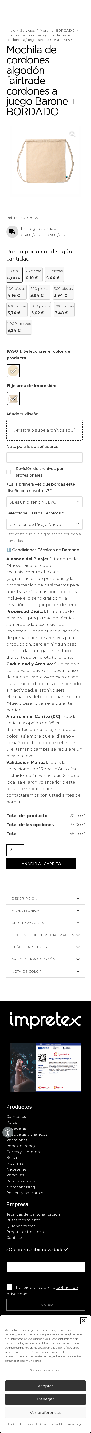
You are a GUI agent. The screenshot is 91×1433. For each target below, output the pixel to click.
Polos (11, 1122)
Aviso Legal (75, 1424)
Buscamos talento (23, 1220)
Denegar (45, 1399)
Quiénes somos (20, 1226)
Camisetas (16, 1116)
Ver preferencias (45, 1412)
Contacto (15, 1237)
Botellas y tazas (20, 1181)
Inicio (10, 30)
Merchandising (20, 1187)
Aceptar (45, 1385)
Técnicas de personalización (33, 1214)
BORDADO (65, 30)
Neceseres (16, 1169)
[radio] (13, 371)
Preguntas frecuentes (26, 1231)
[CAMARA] (45, 1072)
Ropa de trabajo (21, 1146)
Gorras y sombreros (24, 1151)
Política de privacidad (50, 1424)
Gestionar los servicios (44, 1370)
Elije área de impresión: (31, 385)
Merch (45, 30)
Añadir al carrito (41, 863)
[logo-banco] (45, 1025)
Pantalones (16, 1140)
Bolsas (12, 1157)
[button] (83, 1320)
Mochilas (14, 1163)
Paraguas (15, 1175)
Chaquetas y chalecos (26, 1134)
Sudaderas (16, 1128)
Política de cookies (20, 1424)
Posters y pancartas (24, 1192)
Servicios (27, 30)
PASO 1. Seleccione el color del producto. (39, 354)
